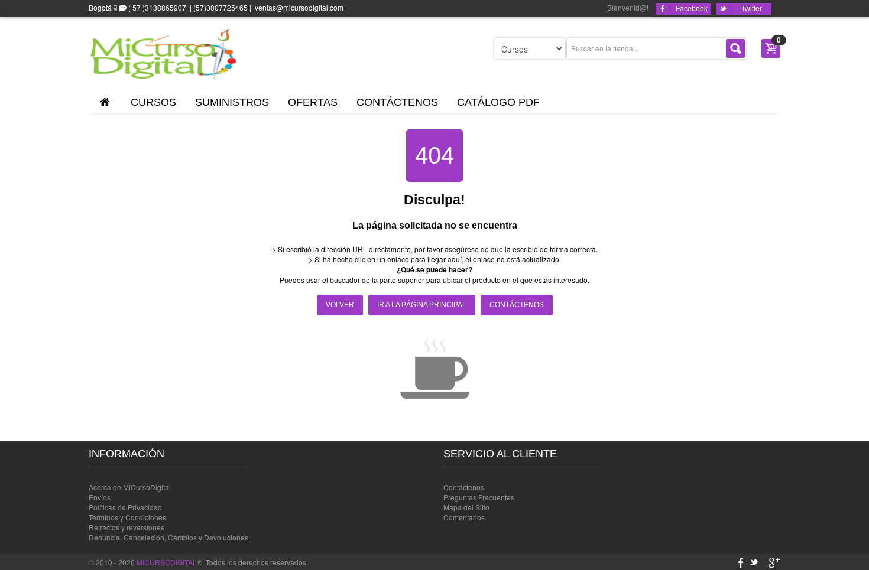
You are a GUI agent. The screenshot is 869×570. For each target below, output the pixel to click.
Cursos (153, 102)
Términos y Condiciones (127, 517)
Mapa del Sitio (466, 507)
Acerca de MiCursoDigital (130, 487)
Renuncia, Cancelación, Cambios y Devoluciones (168, 537)
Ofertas (313, 102)
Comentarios (464, 517)
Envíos (100, 497)
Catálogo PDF (498, 102)
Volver (340, 305)
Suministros (232, 102)
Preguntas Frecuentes (478, 497)
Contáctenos (397, 102)
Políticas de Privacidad (125, 507)
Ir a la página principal (421, 305)
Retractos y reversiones (126, 527)
